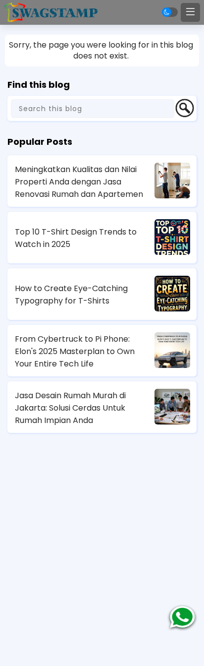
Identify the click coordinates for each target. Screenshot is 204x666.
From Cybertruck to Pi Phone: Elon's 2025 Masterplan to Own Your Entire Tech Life (75, 351)
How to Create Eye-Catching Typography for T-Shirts (71, 294)
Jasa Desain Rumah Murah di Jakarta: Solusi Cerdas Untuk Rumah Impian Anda (70, 408)
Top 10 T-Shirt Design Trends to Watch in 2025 (76, 238)
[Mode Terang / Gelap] (170, 12)
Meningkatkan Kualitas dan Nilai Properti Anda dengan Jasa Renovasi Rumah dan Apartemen (79, 182)
